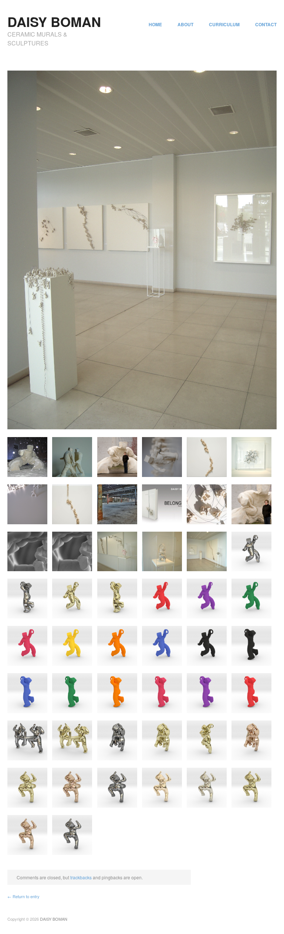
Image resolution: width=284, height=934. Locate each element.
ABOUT (185, 24)
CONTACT (266, 24)
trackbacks (81, 877)
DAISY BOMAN (54, 21)
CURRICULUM (224, 24)
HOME (155, 24)
